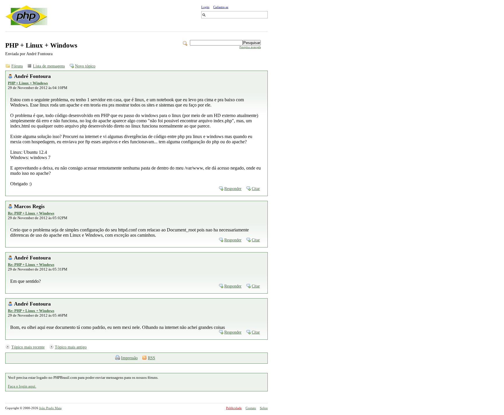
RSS (151, 358)
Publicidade (234, 408)
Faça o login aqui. (22, 386)
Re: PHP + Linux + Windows (31, 213)
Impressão (129, 358)
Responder (233, 188)
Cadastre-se (220, 7)
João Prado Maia (50, 408)
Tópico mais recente (28, 347)
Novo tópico (85, 66)
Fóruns (17, 66)
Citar (256, 188)
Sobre (264, 408)
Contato (251, 408)
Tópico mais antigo (71, 347)
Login (205, 7)
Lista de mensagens (49, 66)
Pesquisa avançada (250, 47)
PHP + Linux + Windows (28, 83)
